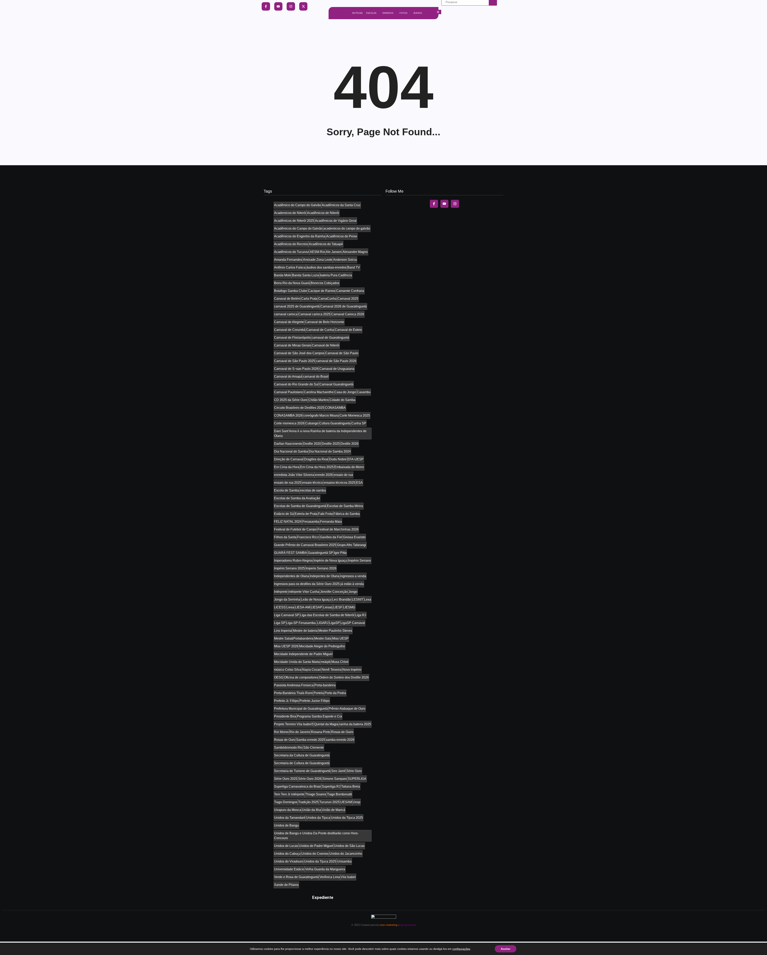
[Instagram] (291, 6)
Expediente (322, 897)
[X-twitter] (303, 6)
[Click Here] (438, 12)
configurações (461, 948)
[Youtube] (278, 6)
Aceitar (505, 948)
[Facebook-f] (266, 6)
